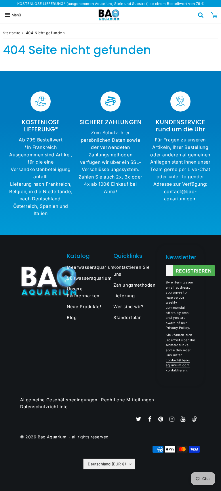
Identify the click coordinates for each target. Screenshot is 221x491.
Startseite (11, 33)
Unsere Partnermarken (83, 292)
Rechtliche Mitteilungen (127, 399)
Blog (72, 317)
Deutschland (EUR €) (107, 464)
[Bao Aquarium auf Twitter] (139, 419)
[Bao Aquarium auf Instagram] (172, 419)
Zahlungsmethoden (133, 285)
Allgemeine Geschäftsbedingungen (59, 399)
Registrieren (194, 271)
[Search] (200, 15)
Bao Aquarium (52, 436)
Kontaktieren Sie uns (131, 270)
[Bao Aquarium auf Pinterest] (161, 419)
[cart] (214, 15)
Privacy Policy (177, 328)
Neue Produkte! (84, 306)
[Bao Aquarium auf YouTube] (183, 419)
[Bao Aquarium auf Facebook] (150, 419)
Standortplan (127, 317)
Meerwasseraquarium (87, 267)
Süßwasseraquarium (87, 278)
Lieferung (124, 295)
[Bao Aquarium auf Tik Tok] (194, 420)
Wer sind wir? (128, 306)
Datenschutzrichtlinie (44, 406)
